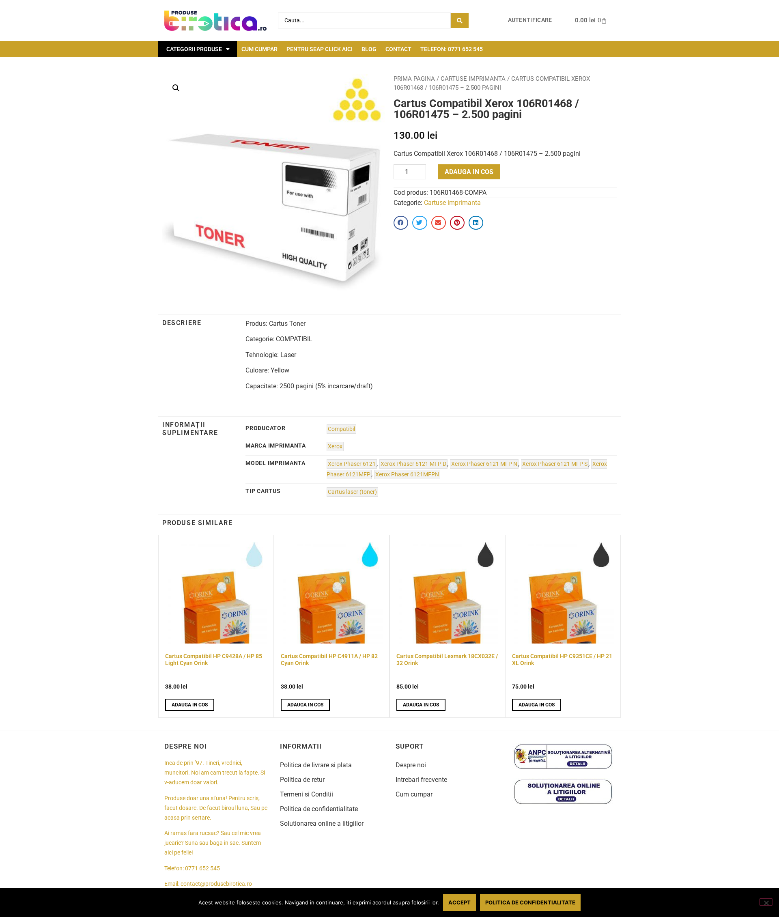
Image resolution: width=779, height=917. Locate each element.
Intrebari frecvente (421, 780)
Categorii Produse (194, 49)
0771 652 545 (202, 868)
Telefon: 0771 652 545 (451, 49)
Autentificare (530, 20)
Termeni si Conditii (306, 794)
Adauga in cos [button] (190, 705)
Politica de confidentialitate (319, 809)
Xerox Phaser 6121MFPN (407, 474)
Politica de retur (302, 780)
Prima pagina (414, 78)
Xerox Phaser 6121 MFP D (413, 464)
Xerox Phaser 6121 (352, 464)
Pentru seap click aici (319, 49)
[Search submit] (460, 20)
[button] (176, 88)
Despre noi (411, 765)
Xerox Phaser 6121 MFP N (484, 464)
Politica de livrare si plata (316, 765)
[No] (766, 902)
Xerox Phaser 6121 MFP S (554, 464)
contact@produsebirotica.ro (216, 883)
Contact (398, 49)
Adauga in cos (469, 172)
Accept (459, 902)
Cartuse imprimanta (473, 78)
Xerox (335, 446)
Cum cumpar (259, 49)
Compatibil (341, 429)
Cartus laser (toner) (352, 492)
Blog (369, 49)
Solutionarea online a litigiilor (322, 823)
